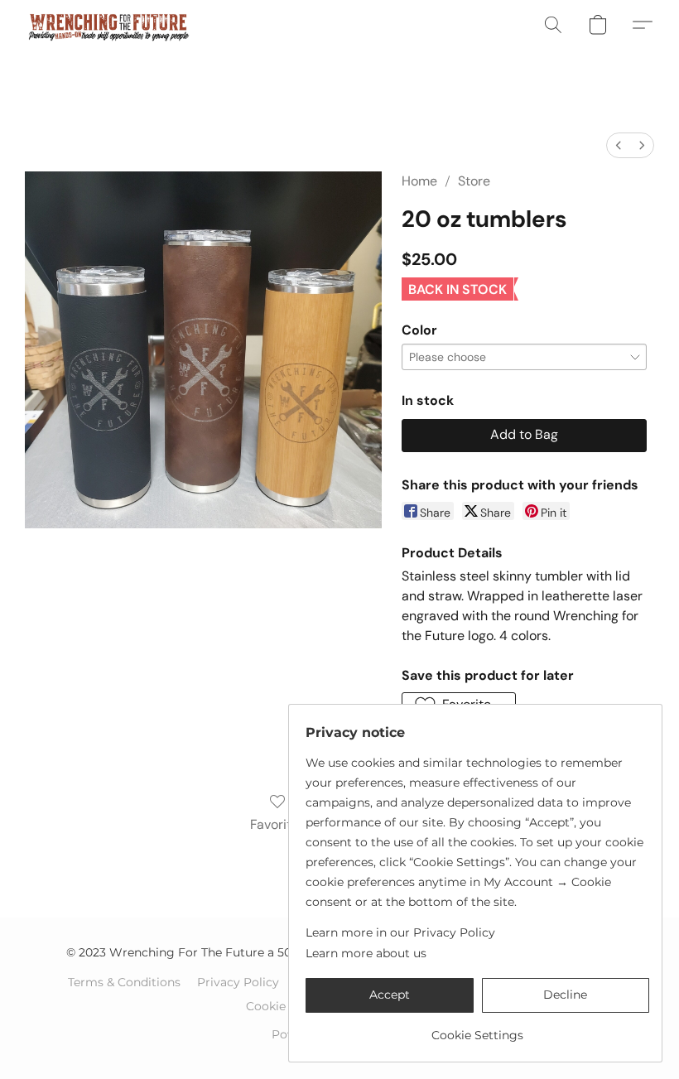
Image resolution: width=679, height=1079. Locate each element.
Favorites (278, 824)
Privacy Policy (238, 982)
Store (474, 181)
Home (419, 181)
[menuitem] (618, 145)
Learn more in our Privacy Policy (400, 932)
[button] (108, 24)
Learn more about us (366, 953)
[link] (477, 1029)
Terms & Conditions (124, 982)
